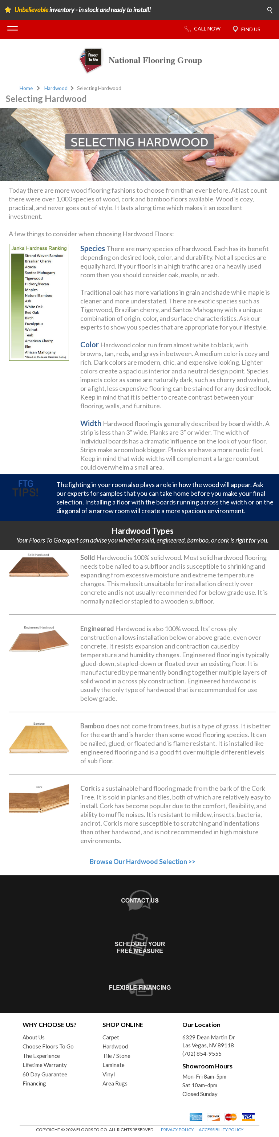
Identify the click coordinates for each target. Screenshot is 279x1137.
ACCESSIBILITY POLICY (221, 1129)
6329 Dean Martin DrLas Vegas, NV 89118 (208, 1041)
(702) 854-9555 (202, 1053)
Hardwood (56, 88)
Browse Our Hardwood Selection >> (142, 862)
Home (26, 88)
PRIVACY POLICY (177, 1129)
